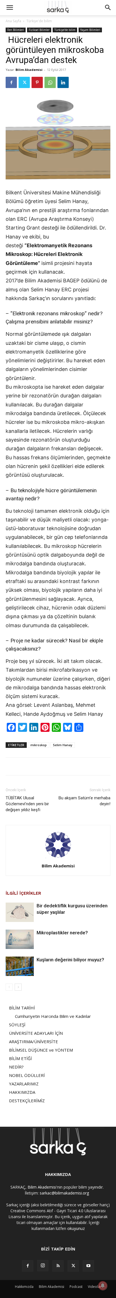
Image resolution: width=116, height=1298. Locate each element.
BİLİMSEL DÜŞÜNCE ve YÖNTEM (41, 1050)
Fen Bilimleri (15, 30)
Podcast (76, 1286)
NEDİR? (16, 1067)
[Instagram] (42, 1265)
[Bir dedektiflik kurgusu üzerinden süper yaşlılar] (20, 912)
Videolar (94, 1286)
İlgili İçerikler (23, 893)
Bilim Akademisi (29, 70)
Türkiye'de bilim (39, 21)
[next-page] (18, 987)
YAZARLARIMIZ (24, 1083)
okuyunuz (76, 1228)
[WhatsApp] (50, 82)
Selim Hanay (62, 745)
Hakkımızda (24, 1286)
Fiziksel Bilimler (39, 30)
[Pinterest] (37, 82)
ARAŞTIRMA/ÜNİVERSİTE (33, 1041)
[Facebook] (11, 82)
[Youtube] (88, 1266)
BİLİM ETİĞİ (20, 1058)
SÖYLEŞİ (17, 1024)
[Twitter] (24, 82)
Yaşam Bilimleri (90, 30)
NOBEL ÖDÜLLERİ (27, 1075)
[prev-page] (9, 987)
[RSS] (58, 1266)
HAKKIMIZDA (22, 1092)
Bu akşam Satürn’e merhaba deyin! (84, 800)
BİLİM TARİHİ (22, 1008)
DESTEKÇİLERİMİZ (27, 1100)
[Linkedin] (63, 82)
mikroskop (38, 745)
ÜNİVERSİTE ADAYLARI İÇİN (36, 1033)
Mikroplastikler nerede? (62, 932)
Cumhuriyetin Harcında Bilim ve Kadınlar (53, 1016)
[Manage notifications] (102, 1285)
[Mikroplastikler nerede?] (20, 939)
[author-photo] (58, 858)
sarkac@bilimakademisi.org (64, 1193)
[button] (10, 7)
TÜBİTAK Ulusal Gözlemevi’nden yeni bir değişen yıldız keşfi (27, 803)
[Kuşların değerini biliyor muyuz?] (20, 966)
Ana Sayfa (13, 21)
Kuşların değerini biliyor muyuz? (70, 959)
